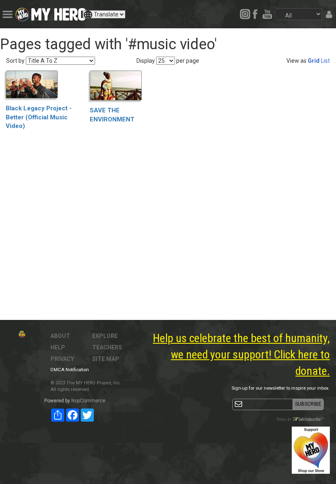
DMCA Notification (69, 369)
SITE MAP (105, 359)
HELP (57, 347)
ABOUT (60, 336)
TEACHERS (107, 347)
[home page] (58, 12)
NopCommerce (88, 401)
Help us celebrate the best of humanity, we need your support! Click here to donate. (241, 354)
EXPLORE (105, 336)
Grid (314, 60)
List (325, 60)
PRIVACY (62, 359)
